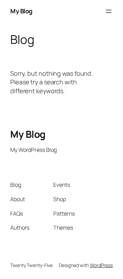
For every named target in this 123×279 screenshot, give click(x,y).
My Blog (21, 11)
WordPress (101, 265)
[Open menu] (109, 11)
